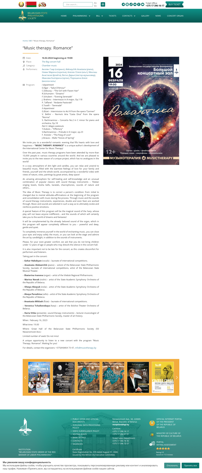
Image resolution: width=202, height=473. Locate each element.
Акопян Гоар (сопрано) (53, 69)
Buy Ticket (174, 4)
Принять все (190, 465)
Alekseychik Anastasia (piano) (79, 69)
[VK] (135, 4)
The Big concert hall (51, 61)
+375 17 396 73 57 (120, 443)
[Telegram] (123, 4)
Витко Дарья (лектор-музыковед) (78, 75)
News (158, 15)
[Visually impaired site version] (103, 4)
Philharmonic (80, 15)
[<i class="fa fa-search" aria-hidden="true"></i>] (88, 4)
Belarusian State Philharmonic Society (37, 16)
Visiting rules (80, 434)
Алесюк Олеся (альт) (77, 72)
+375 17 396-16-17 (155, 5)
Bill (98, 15)
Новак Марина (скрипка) (54, 72)
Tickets (112, 15)
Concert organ (175, 15)
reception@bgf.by (120, 424)
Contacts (127, 15)
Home (64, 15)
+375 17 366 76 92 (120, 440)
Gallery (145, 15)
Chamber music (49, 65)
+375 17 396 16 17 (120, 431)
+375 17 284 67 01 (120, 434)
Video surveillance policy (86, 431)
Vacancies (78, 444)
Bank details (79, 437)
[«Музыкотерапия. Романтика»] (141, 110)
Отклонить (172, 465)
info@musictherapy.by (85, 347)
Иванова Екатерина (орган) (55, 78)
